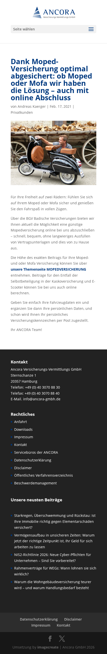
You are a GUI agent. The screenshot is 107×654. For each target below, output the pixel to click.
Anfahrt (20, 421)
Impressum (23, 437)
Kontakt (20, 444)
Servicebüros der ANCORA (36, 452)
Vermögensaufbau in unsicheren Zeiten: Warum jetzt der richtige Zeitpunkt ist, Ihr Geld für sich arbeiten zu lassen (54, 541)
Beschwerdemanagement (35, 483)
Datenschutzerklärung (32, 460)
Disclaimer (23, 467)
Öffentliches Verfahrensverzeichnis (43, 475)
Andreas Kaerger (32, 106)
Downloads (23, 429)
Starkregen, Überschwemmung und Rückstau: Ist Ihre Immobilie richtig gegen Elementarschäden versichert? (55, 521)
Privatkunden (22, 112)
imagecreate (47, 647)
